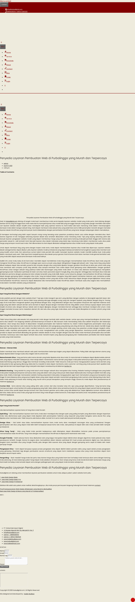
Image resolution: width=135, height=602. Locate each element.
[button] (9, 57)
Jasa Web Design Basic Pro (11, 479)
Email (2, 553)
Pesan (2, 564)
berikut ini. (68, 366)
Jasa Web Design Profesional (11, 482)
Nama (2, 551)
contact (97, 485)
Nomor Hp (4, 556)
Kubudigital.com (11, 221)
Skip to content (5, 1)
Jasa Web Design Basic (9, 477)
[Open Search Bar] (1, 38)
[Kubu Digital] (7, 97)
